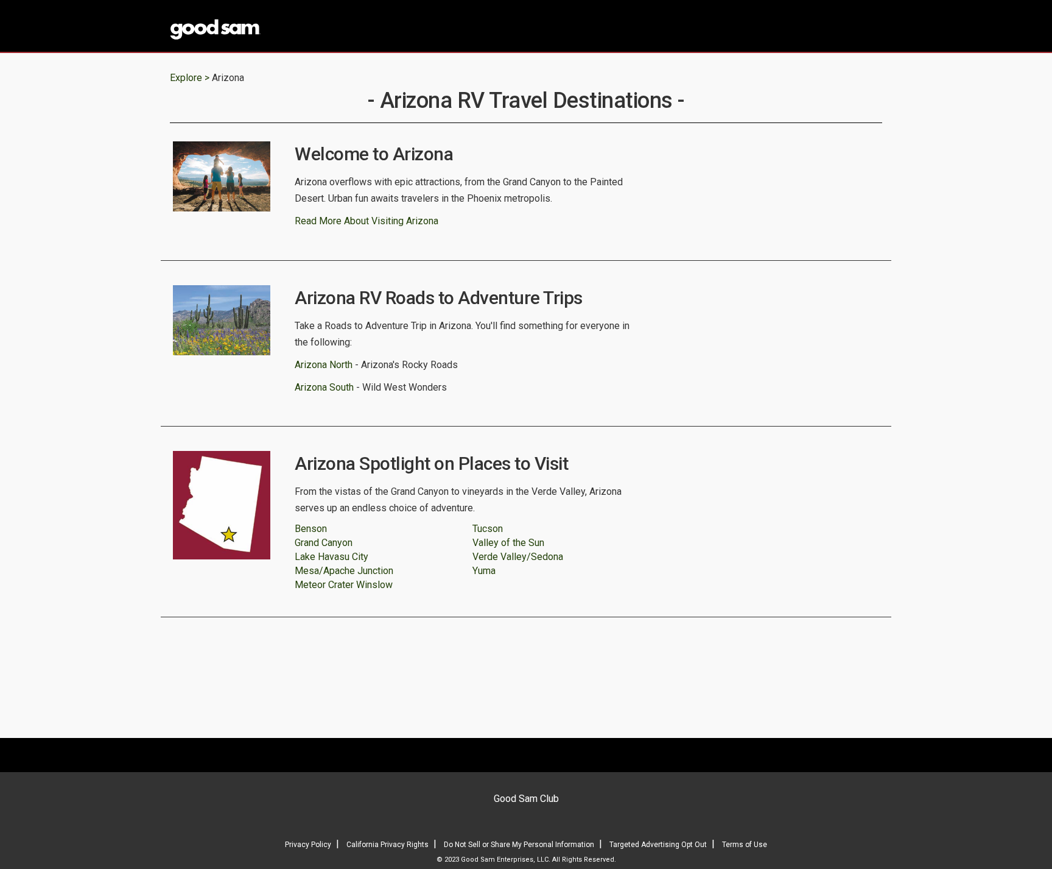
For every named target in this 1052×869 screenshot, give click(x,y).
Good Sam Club (526, 798)
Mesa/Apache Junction (344, 570)
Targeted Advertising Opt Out (658, 844)
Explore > (189, 77)
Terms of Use (744, 844)
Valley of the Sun (508, 542)
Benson (311, 528)
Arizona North (323, 365)
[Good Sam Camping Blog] (252, 27)
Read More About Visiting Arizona (366, 221)
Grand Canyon (323, 542)
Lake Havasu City (331, 556)
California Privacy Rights (387, 844)
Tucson (487, 528)
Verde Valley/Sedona (517, 556)
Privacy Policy (308, 844)
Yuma (484, 570)
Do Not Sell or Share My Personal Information (519, 844)
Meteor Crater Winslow (344, 585)
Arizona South (324, 387)
